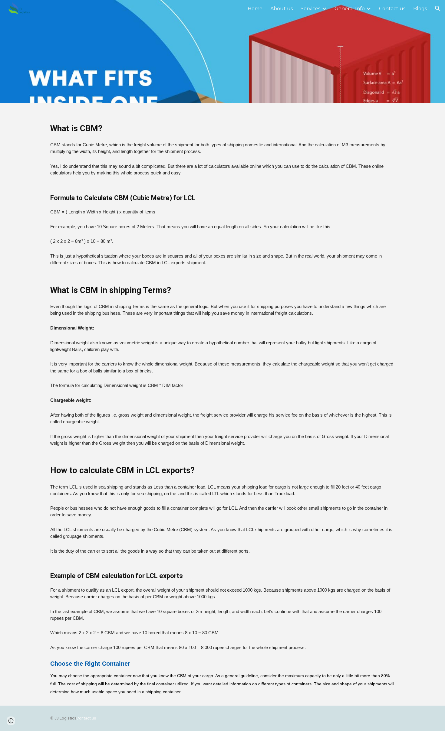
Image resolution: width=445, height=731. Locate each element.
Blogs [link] (420, 8)
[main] (222, 404)
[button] (437, 8)
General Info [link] (350, 8)
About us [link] (281, 8)
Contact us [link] (392, 8)
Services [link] (310, 8)
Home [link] (255, 8)
